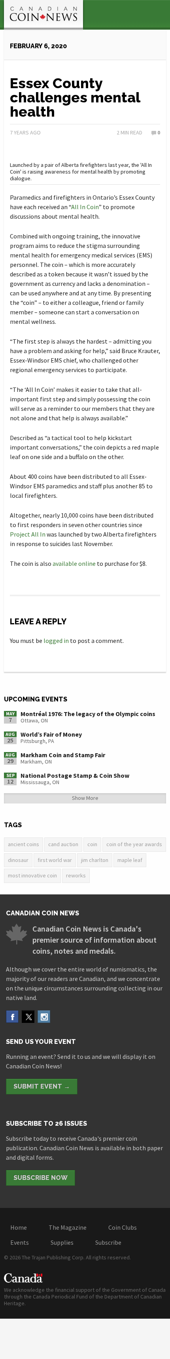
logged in (56, 641)
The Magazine (68, 1227)
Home (18, 1227)
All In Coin (85, 207)
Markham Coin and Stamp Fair (63, 755)
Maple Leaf (129, 860)
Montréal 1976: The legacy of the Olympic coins (88, 714)
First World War (55, 860)
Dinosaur (18, 860)
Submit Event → (41, 1086)
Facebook (12, 1016)
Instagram (44, 1016)
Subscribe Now (40, 1177)
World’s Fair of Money (51, 734)
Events (19, 1242)
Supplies (62, 1242)
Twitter (28, 1016)
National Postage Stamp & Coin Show (75, 775)
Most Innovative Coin (32, 875)
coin (92, 844)
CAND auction (63, 844)
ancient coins (23, 844)
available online (74, 563)
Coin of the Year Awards (134, 844)
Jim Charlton (94, 860)
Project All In (27, 534)
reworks (76, 875)
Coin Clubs (122, 1227)
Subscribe (108, 1242)
